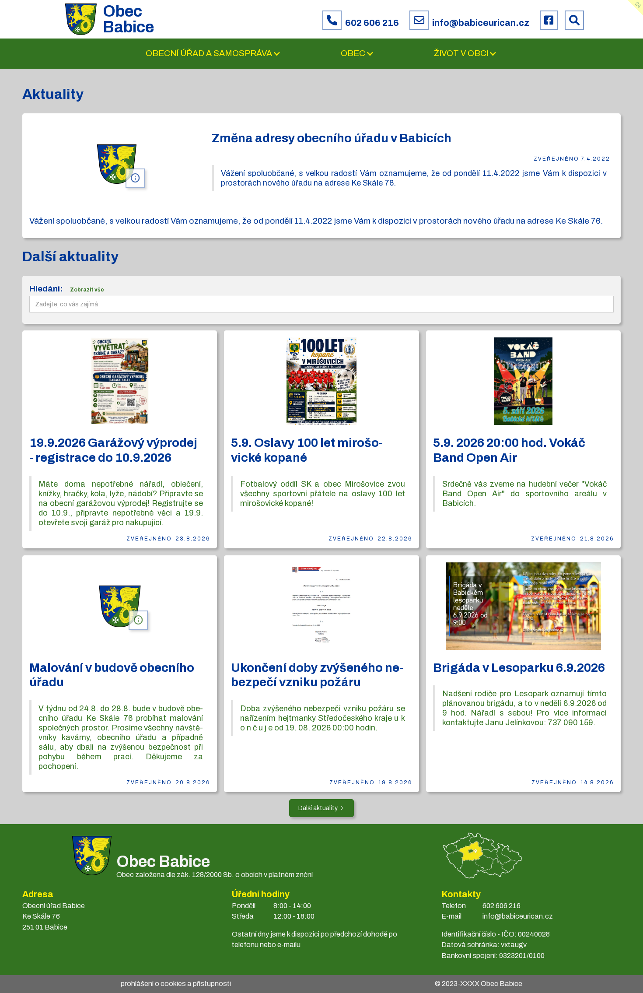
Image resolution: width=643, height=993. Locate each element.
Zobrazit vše (87, 290)
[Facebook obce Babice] (549, 20)
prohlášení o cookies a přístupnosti (176, 983)
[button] (213, 54)
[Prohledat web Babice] (574, 20)
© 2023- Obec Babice (478, 983)
